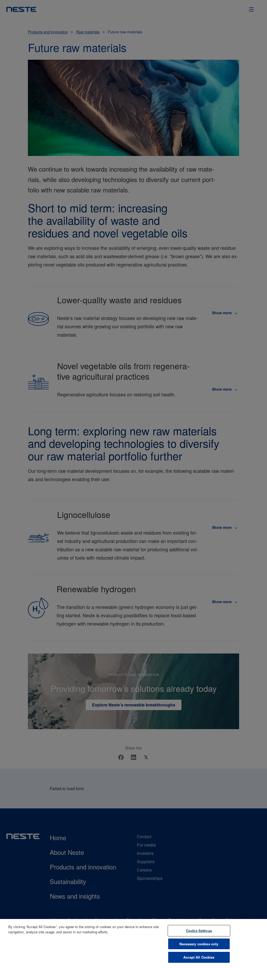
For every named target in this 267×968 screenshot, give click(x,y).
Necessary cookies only (198, 943)
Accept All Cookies (198, 957)
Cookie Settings (199, 930)
